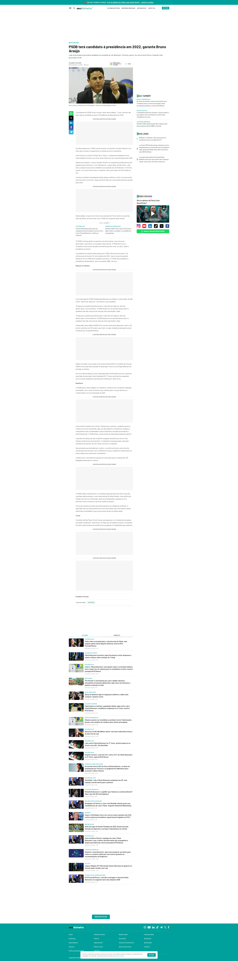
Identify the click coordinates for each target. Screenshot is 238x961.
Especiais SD (98, 942)
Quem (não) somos (125, 947)
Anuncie (71, 947)
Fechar (151, 955)
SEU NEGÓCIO (141, 8)
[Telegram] (161, 927)
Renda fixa (147, 938)
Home (71, 934)
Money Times (98, 947)
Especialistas (73, 942)
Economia (122, 938)
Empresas (72, 938)
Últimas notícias (99, 934)
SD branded (148, 942)
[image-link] (76, 642)
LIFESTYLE (151, 8)
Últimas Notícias (113, 8)
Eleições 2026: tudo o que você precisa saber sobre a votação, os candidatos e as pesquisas (118, 231)
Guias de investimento (126, 942)
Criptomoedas (149, 934)
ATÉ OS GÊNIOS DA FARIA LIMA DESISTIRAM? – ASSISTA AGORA (130, 2)
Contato (147, 947)
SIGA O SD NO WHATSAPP (154, 231)
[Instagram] (145, 927)
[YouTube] (149, 927)
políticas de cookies (118, 956)
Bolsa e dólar (123, 934)
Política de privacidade (76, 951)
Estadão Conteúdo (75, 63)
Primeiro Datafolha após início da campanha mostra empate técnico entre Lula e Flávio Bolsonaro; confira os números (89, 232)
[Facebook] (168, 927)
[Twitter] (165, 927)
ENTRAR (165, 8)
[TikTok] (157, 927)
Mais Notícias (101, 917)
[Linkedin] (153, 927)
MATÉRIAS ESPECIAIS (128, 8)
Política (91, 602)
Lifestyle (97, 951)
